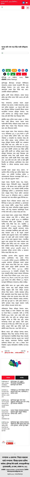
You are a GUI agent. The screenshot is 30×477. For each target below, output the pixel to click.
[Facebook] (23, 2)
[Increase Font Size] (18, 74)
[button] (27, 7)
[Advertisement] (15, 26)
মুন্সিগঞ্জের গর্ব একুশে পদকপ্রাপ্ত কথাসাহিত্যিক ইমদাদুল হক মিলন (17, 383)
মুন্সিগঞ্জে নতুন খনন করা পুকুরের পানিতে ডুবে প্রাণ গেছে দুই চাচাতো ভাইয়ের (20, 401)
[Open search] (23, 7)
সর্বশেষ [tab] (8, 377)
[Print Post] (3, 70)
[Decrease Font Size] (24, 74)
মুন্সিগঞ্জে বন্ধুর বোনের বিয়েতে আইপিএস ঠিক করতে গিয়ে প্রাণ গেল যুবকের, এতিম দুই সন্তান (20, 423)
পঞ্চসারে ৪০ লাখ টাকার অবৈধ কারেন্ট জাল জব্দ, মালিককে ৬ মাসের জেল (20, 391)
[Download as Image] (8, 70)
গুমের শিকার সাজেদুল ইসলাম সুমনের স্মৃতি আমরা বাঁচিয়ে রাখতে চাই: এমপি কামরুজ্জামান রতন (20, 411)
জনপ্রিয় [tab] (22, 377)
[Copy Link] (12, 74)
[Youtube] (26, 2)
